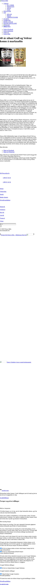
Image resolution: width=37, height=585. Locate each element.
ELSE (11, 230)
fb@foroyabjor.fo (4, 173)
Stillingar (6, 498)
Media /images (4, 197)
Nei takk (6, 584)
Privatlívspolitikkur (5, 200)
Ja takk (2, 498)
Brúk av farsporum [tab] (5, 508)
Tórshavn (2, 209)
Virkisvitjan (3, 191)
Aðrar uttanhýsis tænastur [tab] (7, 553)
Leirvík (2, 215)
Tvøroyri (2, 218)
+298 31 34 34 (7, 182)
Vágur (1, 221)
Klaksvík (2, 206)
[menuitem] (20, 7)
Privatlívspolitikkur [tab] (5, 575)
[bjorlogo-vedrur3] (4, 0)
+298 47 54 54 (7, 177)
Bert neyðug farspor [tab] (5, 521)
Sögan (1, 188)
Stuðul (2, 194)
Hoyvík (2, 212)
